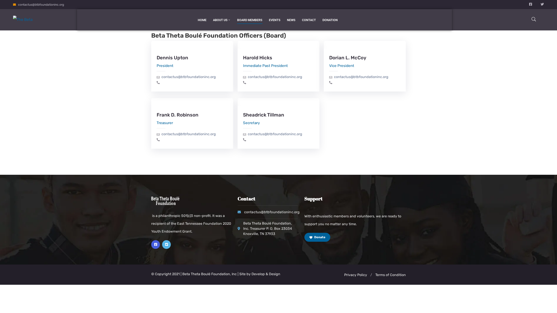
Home (202, 20)
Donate (319, 237)
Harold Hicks (257, 58)
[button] (371, 275)
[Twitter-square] (166, 244)
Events (274, 20)
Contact (309, 20)
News (291, 20)
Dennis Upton (172, 58)
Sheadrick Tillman (263, 115)
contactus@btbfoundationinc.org (41, 5)
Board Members (249, 20)
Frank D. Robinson (177, 115)
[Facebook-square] (155, 244)
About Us (220, 20)
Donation (330, 20)
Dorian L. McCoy (347, 58)
